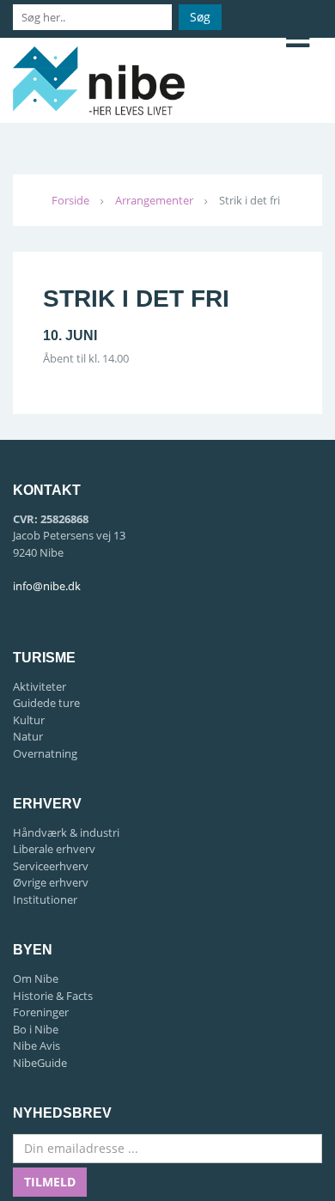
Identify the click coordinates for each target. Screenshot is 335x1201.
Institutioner (45, 899)
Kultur (29, 720)
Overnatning (45, 753)
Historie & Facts (53, 995)
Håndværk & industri (66, 832)
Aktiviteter (39, 686)
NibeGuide (40, 1062)
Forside (70, 200)
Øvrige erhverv (50, 882)
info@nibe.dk (47, 586)
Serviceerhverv (50, 866)
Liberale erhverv (54, 849)
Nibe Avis (36, 1045)
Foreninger (41, 1012)
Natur (28, 736)
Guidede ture (46, 702)
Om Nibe (35, 978)
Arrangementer (154, 200)
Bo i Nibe (35, 1029)
